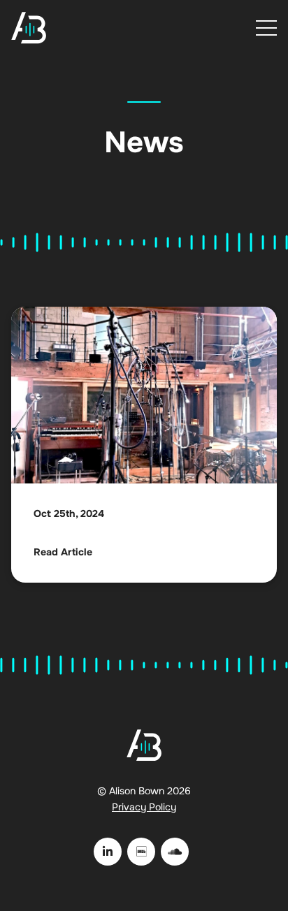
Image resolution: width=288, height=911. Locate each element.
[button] (266, 27)
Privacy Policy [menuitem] (144, 807)
